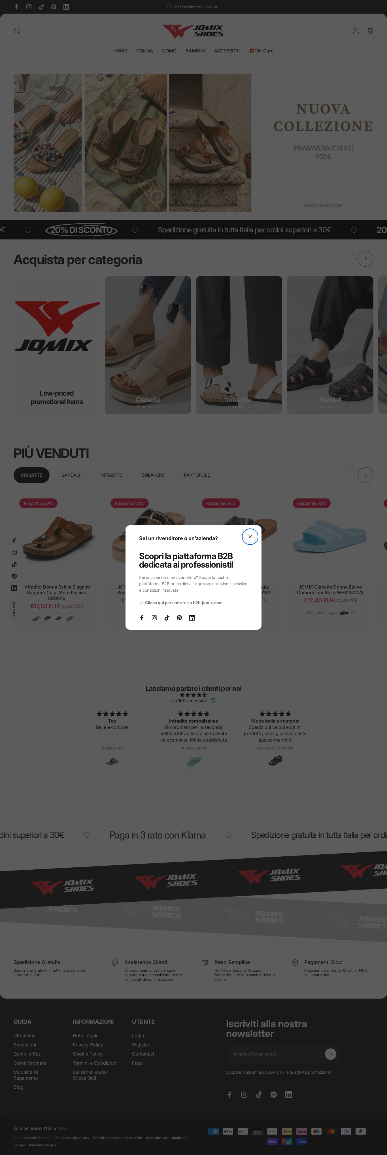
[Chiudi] (250, 536)
